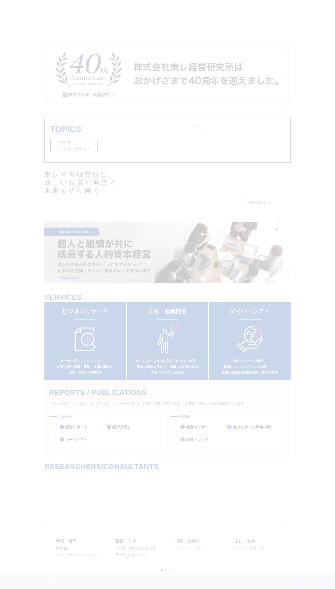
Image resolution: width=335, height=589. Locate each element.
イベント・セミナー (155, 28)
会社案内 (183, 28)
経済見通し (121, 427)
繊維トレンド (197, 440)
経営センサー (197, 427)
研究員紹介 (65, 28)
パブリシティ (124, 28)
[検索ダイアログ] (280, 4)
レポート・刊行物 (94, 28)
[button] (287, 74)
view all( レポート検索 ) (74, 145)
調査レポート (76, 427)
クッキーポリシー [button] (215, 581)
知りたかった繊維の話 (252, 427)
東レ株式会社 (295, 4)
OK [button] (312, 581)
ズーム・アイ (76, 440)
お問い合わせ (295, 12)
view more (259, 202)
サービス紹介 (41, 28)
